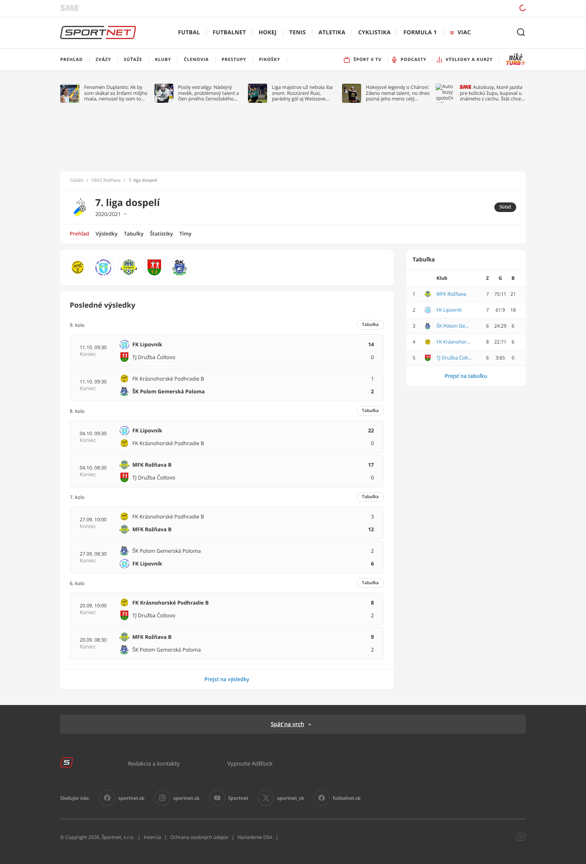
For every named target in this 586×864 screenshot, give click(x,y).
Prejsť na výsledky (227, 679)
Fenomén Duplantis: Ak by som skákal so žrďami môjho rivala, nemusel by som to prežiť (115, 93)
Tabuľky (134, 233)
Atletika (332, 32)
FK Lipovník (449, 310)
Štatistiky (161, 233)
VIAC (464, 32)
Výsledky (107, 233)
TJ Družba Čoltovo (454, 358)
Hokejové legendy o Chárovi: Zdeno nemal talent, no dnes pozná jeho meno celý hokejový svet (398, 93)
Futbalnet (229, 32)
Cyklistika (374, 32)
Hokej (268, 32)
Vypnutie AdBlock (250, 763)
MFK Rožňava (451, 294)
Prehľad (79, 233)
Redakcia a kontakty (154, 763)
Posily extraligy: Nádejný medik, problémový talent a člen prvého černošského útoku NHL (208, 93)
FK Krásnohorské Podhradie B (454, 342)
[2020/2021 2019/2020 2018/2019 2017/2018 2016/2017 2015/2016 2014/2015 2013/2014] (127, 214)
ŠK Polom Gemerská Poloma (454, 326)
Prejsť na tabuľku (465, 375)
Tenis (297, 32)
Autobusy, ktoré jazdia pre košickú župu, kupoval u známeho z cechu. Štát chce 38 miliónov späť (491, 93)
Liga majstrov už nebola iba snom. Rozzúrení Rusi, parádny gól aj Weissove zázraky (302, 93)
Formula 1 (420, 32)
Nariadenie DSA (255, 837)
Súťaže (76, 180)
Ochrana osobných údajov (199, 837)
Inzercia (152, 837)
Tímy (185, 233)
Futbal (189, 32)
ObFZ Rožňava (105, 180)
